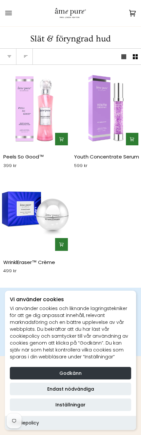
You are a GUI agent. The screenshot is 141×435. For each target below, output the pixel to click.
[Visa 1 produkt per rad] (124, 56)
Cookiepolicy (24, 423)
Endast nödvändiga (70, 389)
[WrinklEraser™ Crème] (35, 214)
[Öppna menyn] (15, 13)
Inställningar (70, 404)
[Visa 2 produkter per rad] (135, 56)
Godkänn (70, 373)
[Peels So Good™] (35, 109)
